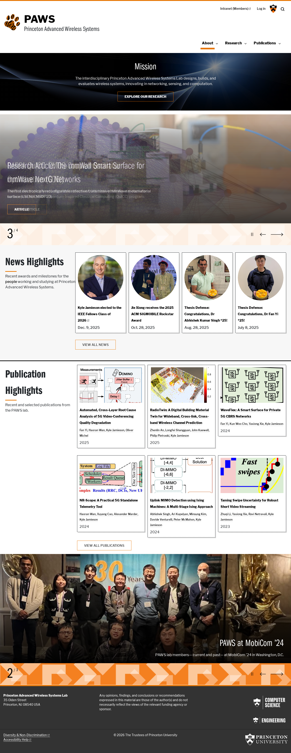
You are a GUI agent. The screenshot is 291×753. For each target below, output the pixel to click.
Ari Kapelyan (179, 514)
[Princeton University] (273, 8)
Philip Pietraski (159, 435)
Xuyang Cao (105, 514)
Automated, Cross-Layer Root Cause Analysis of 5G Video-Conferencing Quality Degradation (108, 416)
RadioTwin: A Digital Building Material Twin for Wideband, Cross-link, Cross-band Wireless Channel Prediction (179, 416)
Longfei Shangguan (177, 430)
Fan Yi (83, 430)
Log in (261, 8)
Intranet (234, 8)
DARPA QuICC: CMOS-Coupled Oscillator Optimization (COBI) (63, 173)
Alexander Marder (126, 514)
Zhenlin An (157, 430)
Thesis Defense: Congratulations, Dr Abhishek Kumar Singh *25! (205, 314)
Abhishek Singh (160, 514)
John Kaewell (200, 430)
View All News (95, 345)
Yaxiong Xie (256, 424)
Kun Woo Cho (238, 424)
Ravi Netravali (257, 514)
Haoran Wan (97, 430)
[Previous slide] (264, 234)
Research (233, 43)
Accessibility (15, 739)
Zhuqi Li (226, 514)
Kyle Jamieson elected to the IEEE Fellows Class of (99, 314)
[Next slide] (279, 234)
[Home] (13, 26)
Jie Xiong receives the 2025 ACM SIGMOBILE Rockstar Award (152, 314)
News (27, 209)
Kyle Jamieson (115, 430)
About (208, 43)
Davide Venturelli (161, 519)
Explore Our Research (145, 96)
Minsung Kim (197, 514)
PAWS (39, 19)
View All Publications (104, 545)
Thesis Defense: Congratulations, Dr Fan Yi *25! (258, 314)
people (11, 282)
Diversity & (25, 735)
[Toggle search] (282, 9)
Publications (265, 43)
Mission (145, 67)
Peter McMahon (184, 519)
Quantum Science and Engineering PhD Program (76, 614)
